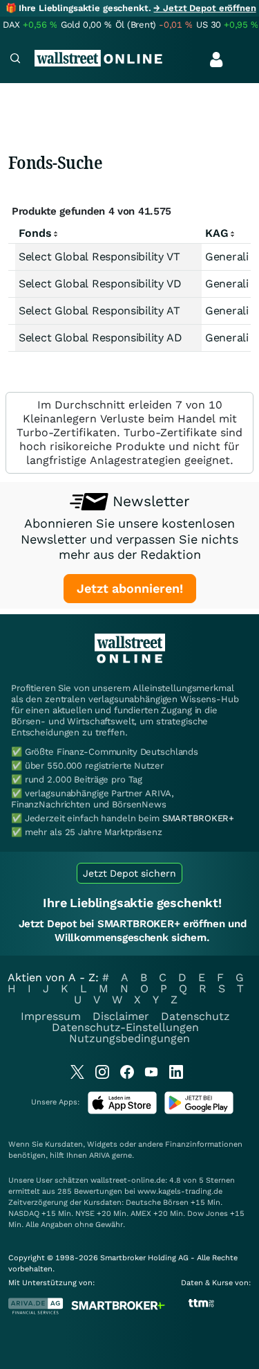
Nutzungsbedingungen (129, 1038)
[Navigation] (15, 60)
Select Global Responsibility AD (100, 337)
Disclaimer (121, 1016)
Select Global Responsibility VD (100, 283)
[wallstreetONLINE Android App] (198, 1111)
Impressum (51, 1016)
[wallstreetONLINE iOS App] (122, 1111)
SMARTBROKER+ (198, 818)
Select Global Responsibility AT (99, 310)
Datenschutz (195, 1016)
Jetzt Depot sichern (129, 873)
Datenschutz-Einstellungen (125, 1027)
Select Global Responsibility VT (99, 256)
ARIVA (99, 1155)
